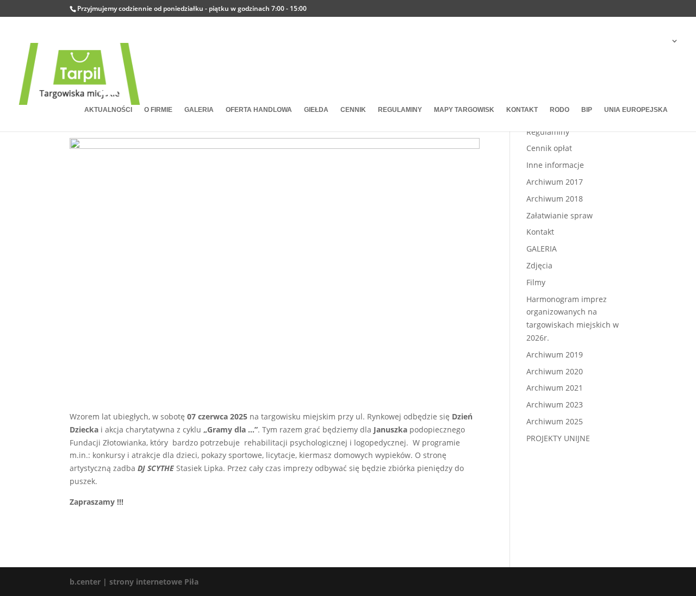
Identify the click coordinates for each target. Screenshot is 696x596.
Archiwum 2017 (554, 182)
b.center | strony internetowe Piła (134, 581)
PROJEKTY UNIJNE (558, 438)
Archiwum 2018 (554, 198)
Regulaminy (547, 132)
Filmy (535, 282)
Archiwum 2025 (554, 421)
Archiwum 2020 (554, 371)
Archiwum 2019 (554, 354)
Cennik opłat (549, 148)
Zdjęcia (539, 265)
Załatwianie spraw (559, 215)
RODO (559, 110)
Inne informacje (555, 165)
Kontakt (540, 232)
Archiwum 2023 (554, 404)
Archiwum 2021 (554, 387)
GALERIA (541, 248)
